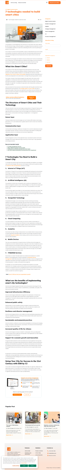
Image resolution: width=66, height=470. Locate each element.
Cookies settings (15, 465)
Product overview (39, 450)
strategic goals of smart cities (27, 88)
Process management (50, 36)
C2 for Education (39, 455)
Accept (24, 465)
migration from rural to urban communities (15, 74)
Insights (47, 26)
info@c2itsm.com (52, 453)
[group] (24, 19)
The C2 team (11, 428)
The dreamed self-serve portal (32, 425)
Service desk (27, 450)
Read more (8, 435)
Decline (32, 465)
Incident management (50, 23)
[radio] (53, 58)
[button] (7, 20)
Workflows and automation (28, 453)
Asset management (50, 31)
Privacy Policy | (49, 467)
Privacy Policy (24, 463)
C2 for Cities (38, 453)
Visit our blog (14, 2)
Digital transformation (12, 9)
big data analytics (15, 235)
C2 (6, 9)
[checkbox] (53, 60)
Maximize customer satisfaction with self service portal (51, 426)
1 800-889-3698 (52, 451)
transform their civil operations (13, 165)
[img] (38, 19)
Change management (50, 29)
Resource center (22, 2)
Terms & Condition (56, 467)
